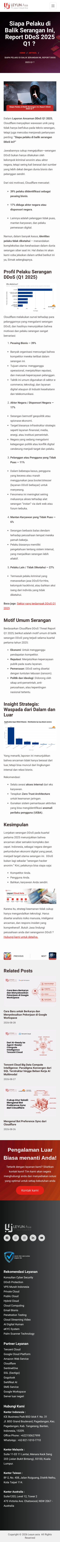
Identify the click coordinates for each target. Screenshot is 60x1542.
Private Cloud (11, 1291)
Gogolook (9, 1377)
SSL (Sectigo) (12, 1372)
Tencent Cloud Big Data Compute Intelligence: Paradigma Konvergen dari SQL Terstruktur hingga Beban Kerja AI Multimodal (27, 1069)
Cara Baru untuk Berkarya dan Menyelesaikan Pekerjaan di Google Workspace (25, 1014)
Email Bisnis (11, 1310)
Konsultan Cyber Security (18, 1277)
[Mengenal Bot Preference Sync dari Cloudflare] (30, 1101)
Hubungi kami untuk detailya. (21, 937)
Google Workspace (15, 1391)
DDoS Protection (13, 1282)
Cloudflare (10, 1363)
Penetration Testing (15, 1315)
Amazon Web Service (16, 1358)
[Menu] (53, 6)
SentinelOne (11, 1368)
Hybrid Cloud (11, 1300)
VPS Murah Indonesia (16, 1286)
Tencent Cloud (12, 1349)
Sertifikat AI (10, 1382)
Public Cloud (11, 1296)
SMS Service (11, 1387)
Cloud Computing (14, 1305)
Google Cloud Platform (17, 1354)
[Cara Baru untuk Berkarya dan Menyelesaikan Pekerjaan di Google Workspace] (30, 991)
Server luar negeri (14, 1396)
